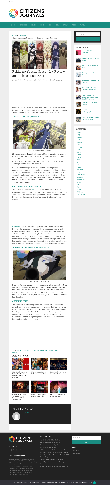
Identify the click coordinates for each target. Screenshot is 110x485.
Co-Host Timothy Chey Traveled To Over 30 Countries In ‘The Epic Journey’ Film (19, 396)
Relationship (81, 174)
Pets (78, 172)
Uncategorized (81, 194)
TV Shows (44, 80)
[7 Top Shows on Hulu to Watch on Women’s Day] (39, 364)
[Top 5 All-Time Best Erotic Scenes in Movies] (58, 387)
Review (36, 350)
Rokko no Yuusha (46, 350)
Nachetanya (16, 227)
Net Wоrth (80, 169)
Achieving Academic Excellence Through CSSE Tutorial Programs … (90, 97)
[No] (108, 482)
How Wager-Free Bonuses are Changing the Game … (90, 111)
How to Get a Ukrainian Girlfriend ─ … (89, 52)
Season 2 (57, 350)
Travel (82, 25)
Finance (79, 147)
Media (57, 25)
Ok (94, 482)
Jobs (49, 25)
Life (78, 164)
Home (14, 25)
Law (78, 162)
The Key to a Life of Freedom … (87, 74)
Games (79, 152)
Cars (78, 139)
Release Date (28, 350)
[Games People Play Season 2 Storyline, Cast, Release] (58, 364)
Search (88, 39)
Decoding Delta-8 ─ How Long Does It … (89, 103)
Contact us (18, 1)
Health (33, 25)
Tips (78, 187)
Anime (19, 350)
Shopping (80, 177)
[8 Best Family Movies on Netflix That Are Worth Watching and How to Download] (20, 364)
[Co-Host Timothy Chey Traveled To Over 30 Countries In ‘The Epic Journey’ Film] (20, 387)
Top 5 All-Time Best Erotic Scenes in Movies (58, 395)
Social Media (81, 179)
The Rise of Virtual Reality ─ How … (90, 66)
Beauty (79, 132)
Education (80, 142)
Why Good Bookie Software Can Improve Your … (90, 118)
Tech (74, 25)
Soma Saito (35, 190)
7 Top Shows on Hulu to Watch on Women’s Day (38, 373)
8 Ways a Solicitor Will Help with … (90, 59)
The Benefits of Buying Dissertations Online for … (89, 88)
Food (78, 149)
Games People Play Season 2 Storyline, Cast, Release (58, 373)
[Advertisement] (39, 94)
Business (23, 25)
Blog (78, 134)
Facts (78, 144)
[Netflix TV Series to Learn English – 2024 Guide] (39, 387)
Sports (65, 25)
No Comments (57, 80)
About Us (11, 1)
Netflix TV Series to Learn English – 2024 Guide (39, 395)
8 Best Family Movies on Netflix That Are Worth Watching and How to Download (19, 374)
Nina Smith (18, 80)
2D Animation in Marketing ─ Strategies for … (90, 81)
